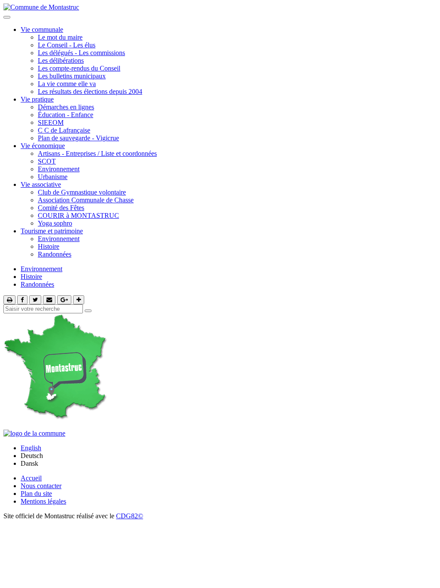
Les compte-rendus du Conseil (79, 68)
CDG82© (129, 516)
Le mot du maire (60, 37)
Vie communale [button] (42, 29)
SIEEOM (51, 122)
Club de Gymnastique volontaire (82, 192)
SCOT (47, 161)
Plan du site (36, 493)
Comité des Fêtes (61, 207)
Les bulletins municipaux (72, 76)
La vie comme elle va (67, 83)
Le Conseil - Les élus (66, 45)
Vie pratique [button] (37, 99)
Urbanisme (52, 176)
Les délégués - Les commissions (81, 52)
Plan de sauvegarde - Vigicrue (78, 138)
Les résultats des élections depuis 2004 (90, 91)
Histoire (48, 246)
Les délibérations (61, 60)
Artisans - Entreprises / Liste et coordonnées (97, 153)
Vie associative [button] (41, 184)
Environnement (58, 169)
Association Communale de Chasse (86, 200)
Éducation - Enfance (65, 114)
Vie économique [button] (43, 145)
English (31, 448)
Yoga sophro (55, 223)
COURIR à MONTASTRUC (78, 215)
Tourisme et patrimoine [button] (52, 231)
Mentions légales (43, 501)
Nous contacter (41, 485)
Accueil (31, 478)
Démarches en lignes (66, 107)
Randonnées (54, 254)
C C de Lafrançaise (64, 130)
